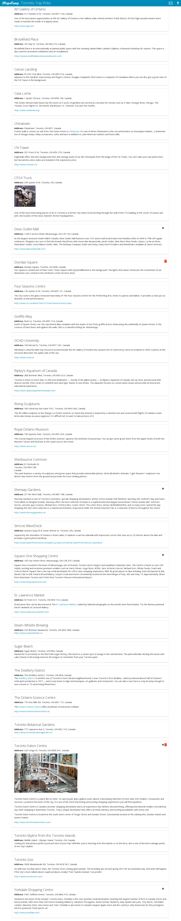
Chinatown (74, 131)
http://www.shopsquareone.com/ (30, 581)
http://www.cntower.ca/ (25, 164)
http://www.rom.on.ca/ (25, 446)
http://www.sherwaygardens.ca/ (30, 512)
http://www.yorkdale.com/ (27, 912)
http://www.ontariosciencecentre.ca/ (32, 711)
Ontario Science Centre (30, 706)
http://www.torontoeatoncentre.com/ (32, 822)
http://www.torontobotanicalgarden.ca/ (33, 732)
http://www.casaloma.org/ (27, 110)
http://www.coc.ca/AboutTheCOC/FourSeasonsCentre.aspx (43, 303)
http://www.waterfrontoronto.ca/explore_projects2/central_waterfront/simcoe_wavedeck (58, 542)
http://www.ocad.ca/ (24, 357)
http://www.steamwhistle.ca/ (28, 633)
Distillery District (27, 678)
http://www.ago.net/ (24, 26)
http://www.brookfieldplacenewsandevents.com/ (38, 56)
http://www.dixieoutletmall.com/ (30, 248)
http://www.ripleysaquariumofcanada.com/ (35, 390)
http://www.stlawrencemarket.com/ (31, 611)
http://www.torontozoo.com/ (28, 876)
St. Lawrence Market (66, 604)
